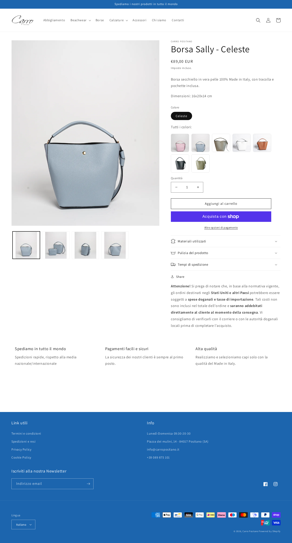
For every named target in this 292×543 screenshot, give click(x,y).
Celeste (181, 116)
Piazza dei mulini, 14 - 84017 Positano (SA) (178, 441)
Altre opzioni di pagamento (221, 227)
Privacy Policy (21, 449)
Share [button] (180, 277)
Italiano (21, 525)
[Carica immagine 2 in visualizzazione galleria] (56, 245)
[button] (80, 20)
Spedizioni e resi (23, 441)
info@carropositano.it (163, 449)
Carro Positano (250, 531)
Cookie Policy (21, 457)
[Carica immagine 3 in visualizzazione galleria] (85, 245)
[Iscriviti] (88, 483)
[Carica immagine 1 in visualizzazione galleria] (26, 245)
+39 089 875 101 (158, 457)
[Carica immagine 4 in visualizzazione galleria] (115, 245)
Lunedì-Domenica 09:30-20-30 (168, 433)
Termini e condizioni (26, 433)
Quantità (176, 178)
